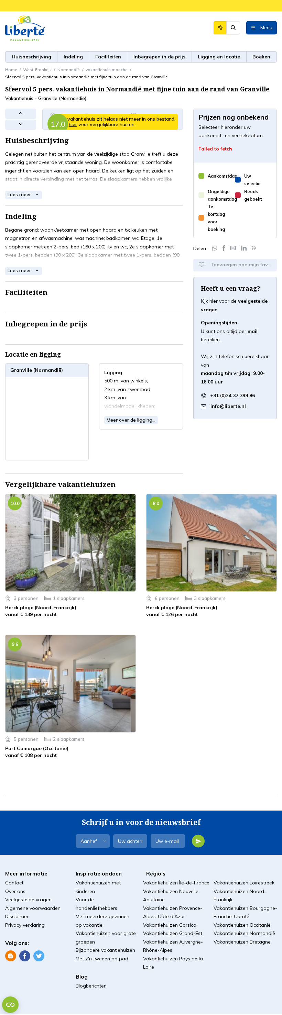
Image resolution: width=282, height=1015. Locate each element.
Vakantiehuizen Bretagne (242, 942)
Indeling (73, 57)
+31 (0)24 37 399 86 (232, 395)
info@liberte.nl (228, 406)
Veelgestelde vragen (28, 899)
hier (73, 124)
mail (253, 331)
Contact (14, 883)
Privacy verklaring (25, 925)
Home (11, 69)
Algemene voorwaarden (33, 908)
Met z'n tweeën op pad (102, 959)
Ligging (219, 57)
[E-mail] (233, 248)
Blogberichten (91, 986)
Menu (266, 27)
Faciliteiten (108, 57)
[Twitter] (38, 955)
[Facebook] (224, 248)
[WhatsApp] (214, 248)
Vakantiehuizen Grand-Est (172, 933)
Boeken (261, 57)
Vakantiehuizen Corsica (169, 925)
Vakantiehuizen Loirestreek (244, 883)
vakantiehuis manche (107, 69)
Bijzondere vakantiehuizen (105, 950)
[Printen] (254, 248)
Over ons (15, 891)
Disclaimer (17, 916)
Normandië (68, 69)
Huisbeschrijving (31, 57)
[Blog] (10, 955)
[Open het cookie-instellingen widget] (10, 1004)
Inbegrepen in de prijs (159, 57)
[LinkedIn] (244, 248)
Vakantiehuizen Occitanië (242, 925)
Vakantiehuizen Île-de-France (176, 883)
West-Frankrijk (37, 69)
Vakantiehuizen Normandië (244, 933)
